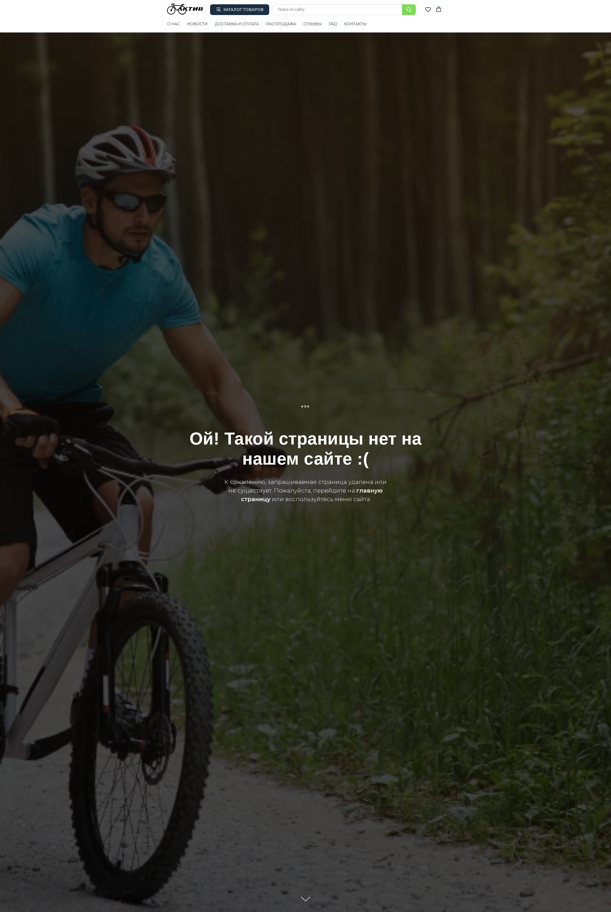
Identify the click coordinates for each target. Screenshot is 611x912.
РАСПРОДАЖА (281, 24)
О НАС (173, 24)
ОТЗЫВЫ (312, 24)
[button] (428, 9)
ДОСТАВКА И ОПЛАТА (237, 24)
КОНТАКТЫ (355, 24)
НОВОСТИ (197, 24)
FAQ (333, 24)
